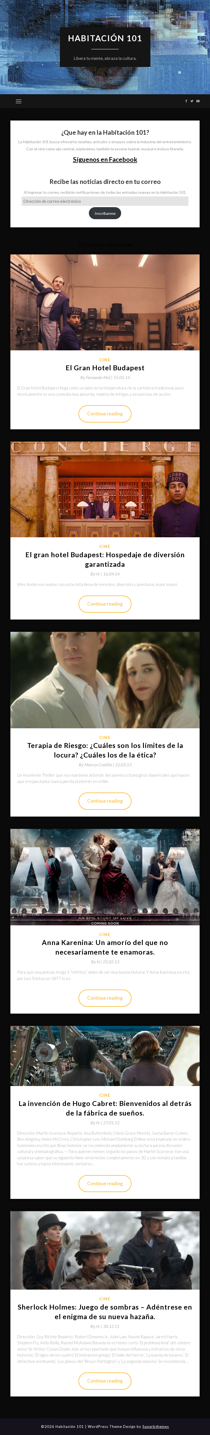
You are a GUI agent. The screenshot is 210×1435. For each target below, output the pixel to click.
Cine (105, 359)
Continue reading (105, 413)
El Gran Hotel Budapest (105, 367)
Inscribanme (105, 213)
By (96, 377)
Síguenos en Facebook (105, 159)
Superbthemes (155, 1426)
